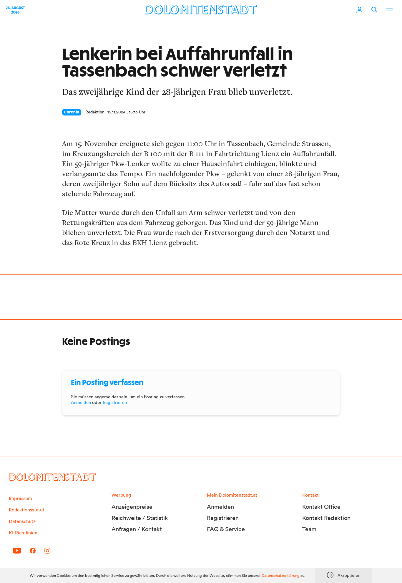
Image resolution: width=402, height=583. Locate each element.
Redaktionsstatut (26, 510)
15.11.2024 (116, 112)
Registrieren (115, 402)
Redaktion (94, 112)
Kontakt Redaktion (326, 517)
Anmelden (81, 402)
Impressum (20, 498)
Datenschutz (22, 521)
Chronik (71, 112)
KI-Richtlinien (23, 533)
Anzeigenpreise (132, 506)
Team (309, 529)
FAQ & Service (226, 529)
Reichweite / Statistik (140, 517)
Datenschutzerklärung (281, 575)
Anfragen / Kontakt (137, 529)
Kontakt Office (321, 506)
